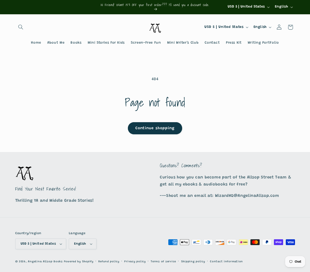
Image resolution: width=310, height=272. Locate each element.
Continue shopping (155, 128)
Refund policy (108, 261)
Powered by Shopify (78, 261)
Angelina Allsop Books (45, 261)
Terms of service (163, 261)
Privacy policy (135, 261)
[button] (20, 27)
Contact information (226, 261)
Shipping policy (193, 261)
